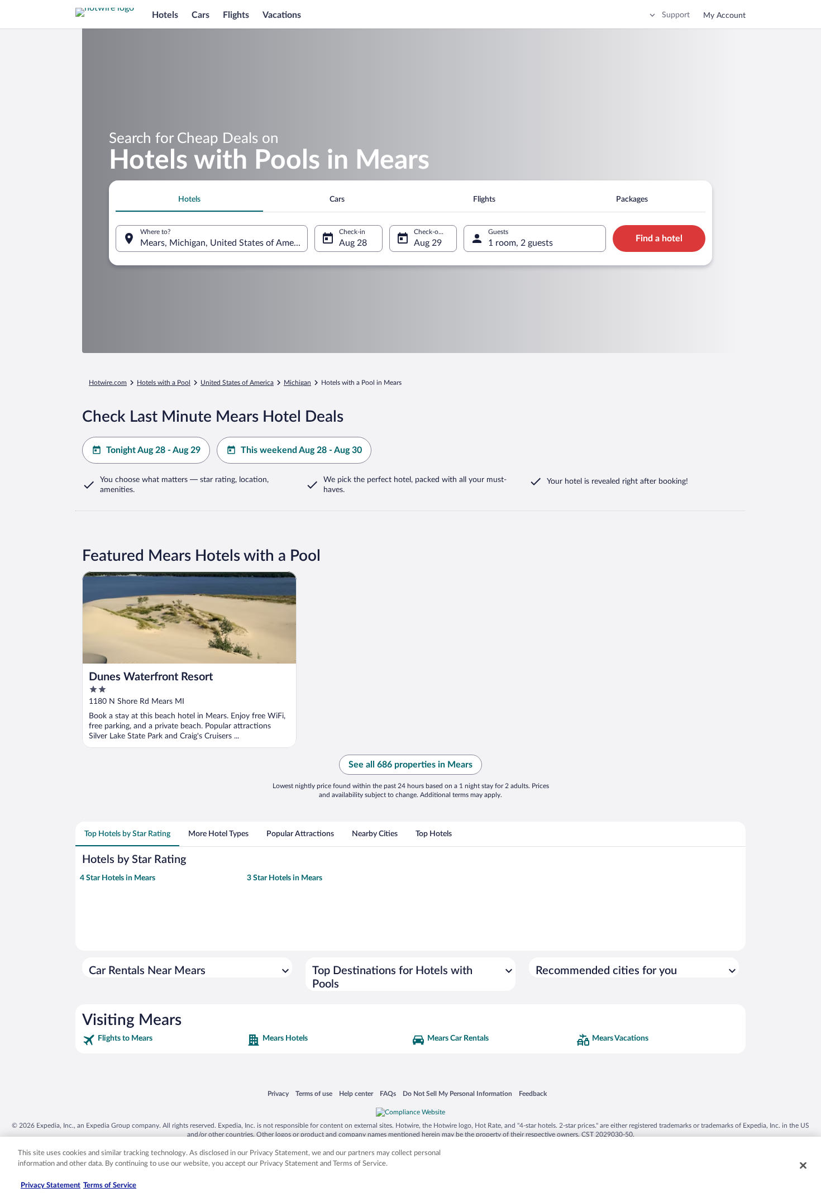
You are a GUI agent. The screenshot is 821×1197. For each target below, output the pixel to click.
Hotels (165, 15)
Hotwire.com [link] (108, 382)
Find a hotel (659, 238)
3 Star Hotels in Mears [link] (284, 878)
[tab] (189, 199)
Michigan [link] (297, 382)
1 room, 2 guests (520, 243)
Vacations (281, 15)
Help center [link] (356, 1093)
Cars (200, 15)
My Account (724, 16)
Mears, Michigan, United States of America (224, 243)
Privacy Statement (50, 1185)
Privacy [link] (278, 1093)
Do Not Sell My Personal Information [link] (457, 1093)
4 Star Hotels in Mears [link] (117, 878)
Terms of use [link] (313, 1093)
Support (676, 15)
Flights (236, 15)
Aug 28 (353, 243)
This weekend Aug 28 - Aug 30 (301, 450)
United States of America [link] (237, 382)
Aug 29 (428, 243)
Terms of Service (109, 1185)
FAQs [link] (388, 1093)
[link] (163, 1040)
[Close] (803, 1165)
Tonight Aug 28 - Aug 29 (153, 450)
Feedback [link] (533, 1093)
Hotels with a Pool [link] (163, 382)
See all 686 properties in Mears (410, 764)
